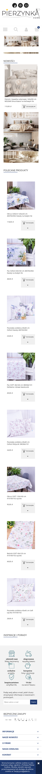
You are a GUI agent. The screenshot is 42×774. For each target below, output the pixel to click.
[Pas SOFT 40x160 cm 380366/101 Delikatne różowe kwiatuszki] (21, 367)
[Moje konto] (26, 29)
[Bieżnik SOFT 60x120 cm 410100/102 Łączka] (21, 535)
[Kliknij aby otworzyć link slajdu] (21, 41)
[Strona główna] (21, 13)
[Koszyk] (37, 29)
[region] (21, 41)
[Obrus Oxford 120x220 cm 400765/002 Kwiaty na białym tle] (21, 195)
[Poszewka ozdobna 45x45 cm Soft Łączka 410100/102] (21, 592)
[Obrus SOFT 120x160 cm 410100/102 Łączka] (21, 479)
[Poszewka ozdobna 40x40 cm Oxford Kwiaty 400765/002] (21, 310)
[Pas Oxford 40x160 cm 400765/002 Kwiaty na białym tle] (21, 252)
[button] (5, 29)
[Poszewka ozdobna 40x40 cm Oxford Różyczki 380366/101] (21, 424)
